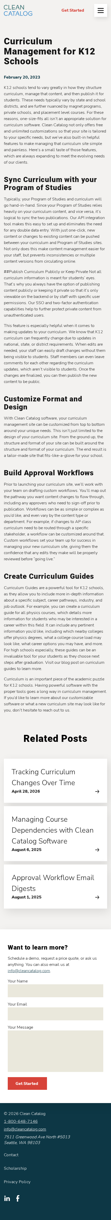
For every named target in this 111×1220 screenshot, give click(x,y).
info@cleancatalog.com (29, 971)
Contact (11, 1155)
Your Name (18, 981)
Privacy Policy (17, 1182)
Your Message (20, 1027)
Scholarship (15, 1168)
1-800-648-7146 (21, 1121)
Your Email (17, 1004)
